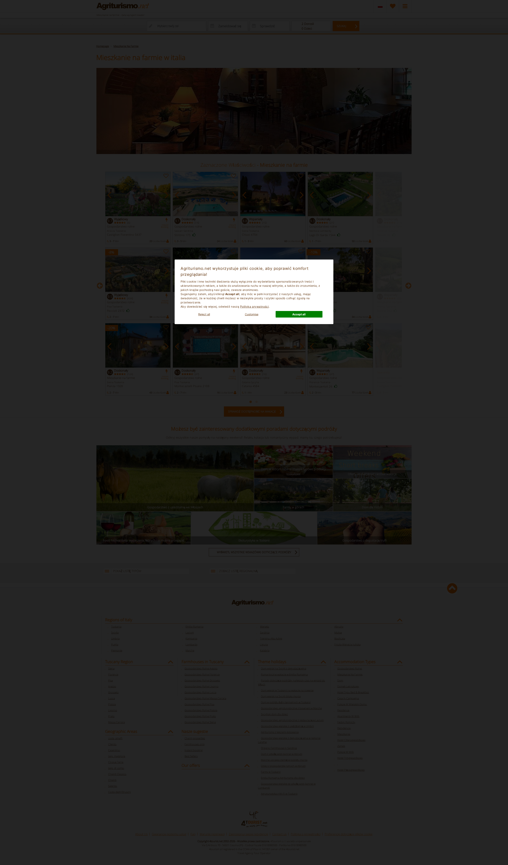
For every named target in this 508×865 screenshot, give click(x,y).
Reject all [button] (204, 314)
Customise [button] (251, 314)
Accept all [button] (299, 314)
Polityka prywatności (254, 306)
